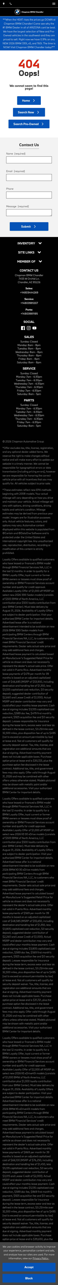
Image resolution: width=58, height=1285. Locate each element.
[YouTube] (34, 328)
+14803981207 (29, 303)
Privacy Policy (41, 1258)
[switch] (54, 3)
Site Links (26, 252)
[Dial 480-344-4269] (11, 3)
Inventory (26, 243)
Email (15, 171)
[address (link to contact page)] (4, 3)
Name (15, 153)
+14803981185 (29, 313)
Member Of (26, 261)
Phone (9, 188)
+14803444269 (29, 292)
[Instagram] (28, 328)
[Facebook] (23, 328)
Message (17, 206)
